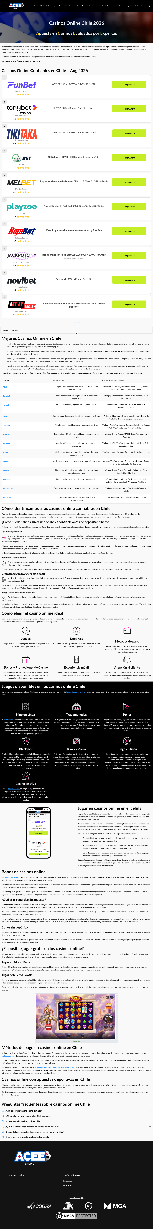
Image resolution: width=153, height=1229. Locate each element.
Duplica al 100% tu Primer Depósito (74, 279)
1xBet (5, 416)
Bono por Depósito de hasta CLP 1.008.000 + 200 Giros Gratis (74, 254)
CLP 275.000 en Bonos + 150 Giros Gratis (74, 108)
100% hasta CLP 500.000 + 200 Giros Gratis (74, 83)
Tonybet (6, 396)
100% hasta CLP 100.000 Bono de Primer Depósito (74, 157)
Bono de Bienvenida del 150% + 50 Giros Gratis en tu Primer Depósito (74, 305)
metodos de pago (9, 1056)
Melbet (6, 387)
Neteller (56, 1067)
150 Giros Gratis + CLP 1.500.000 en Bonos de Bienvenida (74, 205)
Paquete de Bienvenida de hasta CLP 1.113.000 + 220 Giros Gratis (74, 181)
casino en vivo (14, 789)
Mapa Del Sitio (68, 1185)
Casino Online (17, 1175)
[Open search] (149, 6)
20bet (5, 452)
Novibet (6, 425)
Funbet (6, 405)
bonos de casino (11, 877)
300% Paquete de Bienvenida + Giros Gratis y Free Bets (74, 230)
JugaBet (6, 434)
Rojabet (6, 470)
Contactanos (67, 1181)
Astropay (65, 1067)
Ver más (76, 322)
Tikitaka (6, 443)
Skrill (72, 1067)
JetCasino (7, 497)
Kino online (8, 719)
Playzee (6, 479)
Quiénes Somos (71, 1175)
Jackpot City (8, 488)
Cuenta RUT (47, 1067)
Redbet (6, 461)
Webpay (38, 1067)
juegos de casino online (75, 692)
